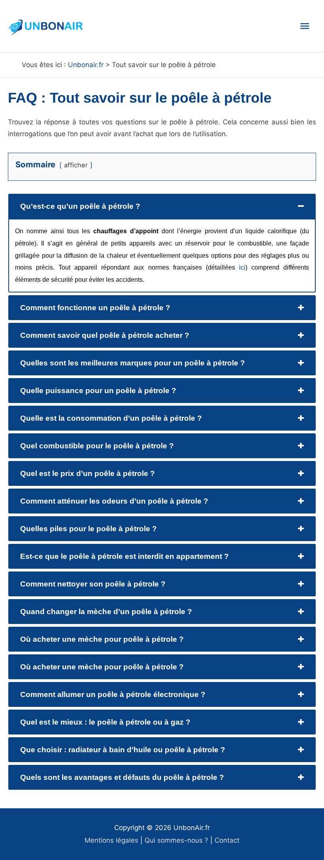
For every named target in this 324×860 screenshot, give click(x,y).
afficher (76, 165)
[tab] (162, 206)
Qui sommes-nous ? (176, 840)
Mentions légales (111, 840)
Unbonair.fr (86, 65)
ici (242, 267)
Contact (227, 840)
